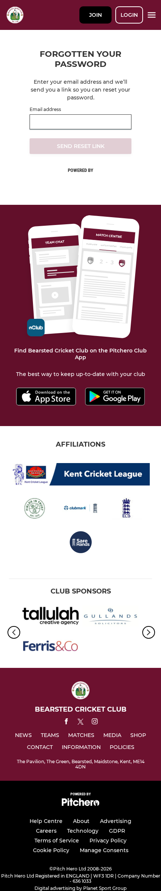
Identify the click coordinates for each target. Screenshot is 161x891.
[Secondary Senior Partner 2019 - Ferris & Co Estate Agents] (50, 647)
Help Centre (46, 821)
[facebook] (66, 723)
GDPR (117, 830)
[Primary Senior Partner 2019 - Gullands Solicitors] (110, 617)
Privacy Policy (108, 840)
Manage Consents (104, 850)
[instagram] (94, 723)
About (81, 821)
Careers (46, 830)
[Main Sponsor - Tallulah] (50, 617)
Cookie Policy (51, 850)
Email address (45, 109)
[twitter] (80, 722)
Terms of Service (56, 840)
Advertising (115, 821)
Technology (82, 830)
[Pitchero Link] (80, 804)
